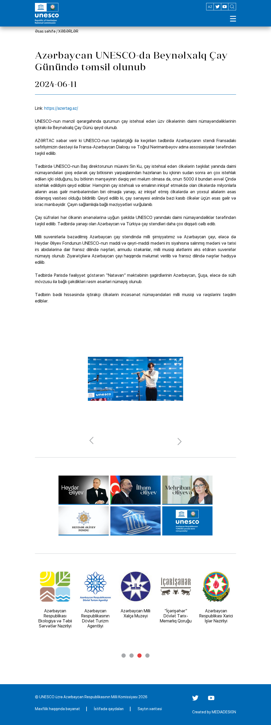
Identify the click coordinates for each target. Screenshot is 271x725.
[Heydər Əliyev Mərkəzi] (83, 490)
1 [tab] (123, 655)
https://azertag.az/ (61, 108)
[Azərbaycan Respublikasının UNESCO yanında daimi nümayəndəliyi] (187, 520)
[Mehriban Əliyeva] (187, 490)
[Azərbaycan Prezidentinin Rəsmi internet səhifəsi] (135, 490)
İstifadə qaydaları (109, 709)
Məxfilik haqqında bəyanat (57, 709)
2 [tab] (131, 655)
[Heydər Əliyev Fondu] (83, 520)
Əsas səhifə (45, 31)
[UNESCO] (135, 520)
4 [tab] (147, 655)
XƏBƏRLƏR (68, 31)
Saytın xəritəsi (150, 709)
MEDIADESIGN (224, 712)
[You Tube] (211, 700)
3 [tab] (139, 655)
